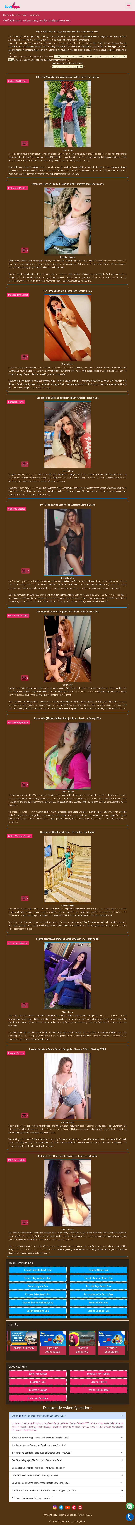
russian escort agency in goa (55, 1129)
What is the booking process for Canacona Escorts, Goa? (40, 1437)
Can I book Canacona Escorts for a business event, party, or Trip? (44, 1490)
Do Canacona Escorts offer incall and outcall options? (38, 1467)
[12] (67, 541)
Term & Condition (68, 1514)
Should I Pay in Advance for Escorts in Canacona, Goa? (39, 1415)
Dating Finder (80, 1521)
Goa (24, 14)
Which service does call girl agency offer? (32, 1497)
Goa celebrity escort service (24, 581)
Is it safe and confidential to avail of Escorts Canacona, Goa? (41, 1452)
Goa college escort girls (101, 153)
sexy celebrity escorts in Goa (107, 594)
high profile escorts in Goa (85, 691)
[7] (67, 114)
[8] (67, 221)
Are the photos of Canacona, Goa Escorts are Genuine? (39, 1445)
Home (6, 14)
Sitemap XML (85, 1514)
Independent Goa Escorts (62, 367)
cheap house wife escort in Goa (25, 811)
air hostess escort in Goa (111, 1015)
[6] (67, 1193)
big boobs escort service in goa (32, 1249)
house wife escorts (57, 798)
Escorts (16, 14)
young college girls (52, 167)
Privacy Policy (50, 1514)
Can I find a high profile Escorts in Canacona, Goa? (37, 1460)
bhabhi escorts (91, 798)
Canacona (34, 14)
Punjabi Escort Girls (29, 474)
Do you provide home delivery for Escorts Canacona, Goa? (40, 1482)
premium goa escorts (17, 694)
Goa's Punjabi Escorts (29, 487)
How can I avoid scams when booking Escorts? (35, 1475)
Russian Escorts (86, 1125)
